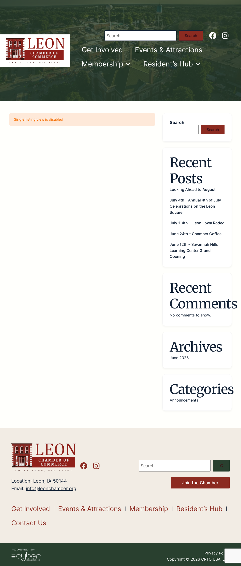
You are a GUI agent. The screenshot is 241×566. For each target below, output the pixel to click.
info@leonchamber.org (51, 488)
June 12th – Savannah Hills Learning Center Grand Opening (194, 250)
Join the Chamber (200, 482)
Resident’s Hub (168, 64)
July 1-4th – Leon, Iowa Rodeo (197, 223)
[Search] (221, 466)
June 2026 (179, 357)
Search (191, 35)
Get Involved (102, 49)
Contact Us (28, 523)
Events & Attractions (168, 49)
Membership (102, 64)
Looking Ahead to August (193, 189)
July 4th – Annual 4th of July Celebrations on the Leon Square (195, 206)
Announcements (184, 400)
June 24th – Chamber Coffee (195, 233)
